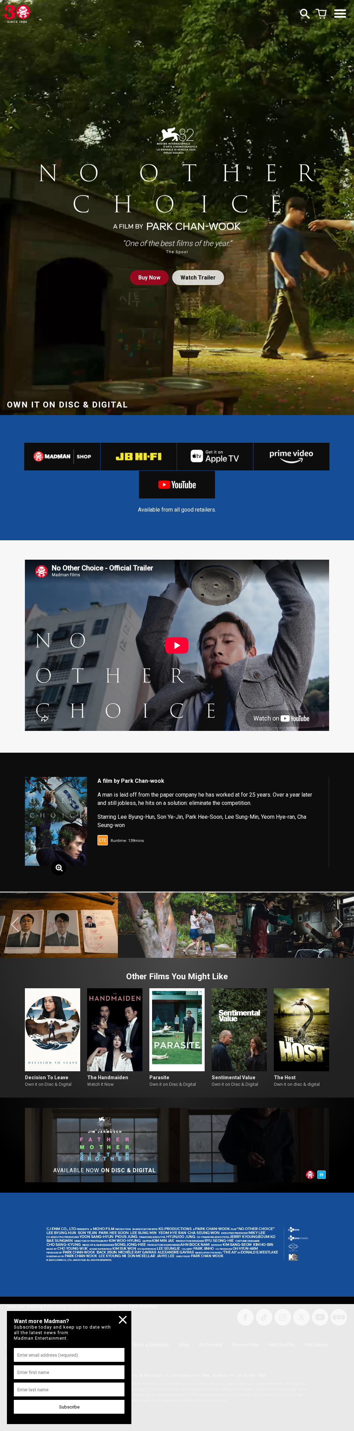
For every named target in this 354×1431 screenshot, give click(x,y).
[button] (15, 924)
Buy (149, 277)
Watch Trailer (198, 277)
